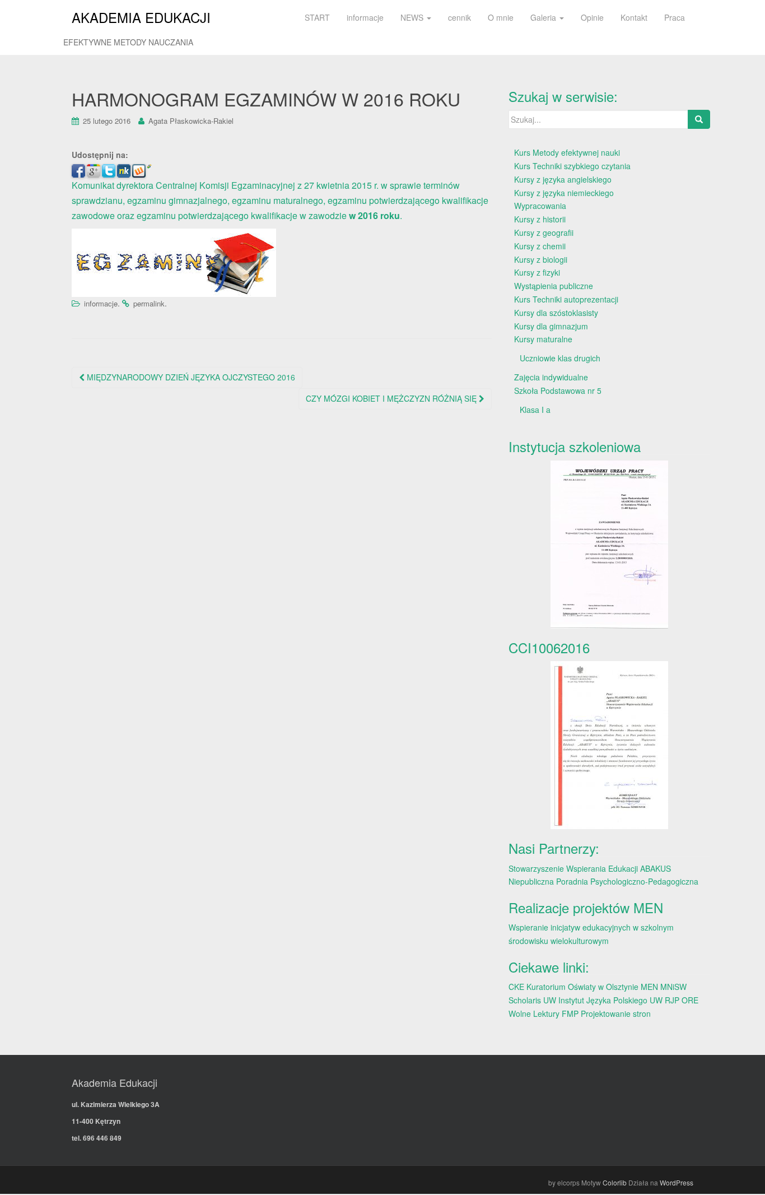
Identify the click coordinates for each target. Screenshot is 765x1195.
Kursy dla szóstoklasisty (556, 312)
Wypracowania (540, 205)
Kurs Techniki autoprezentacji (566, 299)
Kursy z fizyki (537, 272)
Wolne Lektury (534, 1013)
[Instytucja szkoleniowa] (609, 545)
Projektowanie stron (616, 1013)
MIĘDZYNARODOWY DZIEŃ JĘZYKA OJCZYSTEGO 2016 (190, 377)
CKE (516, 986)
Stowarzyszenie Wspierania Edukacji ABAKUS (590, 868)
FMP (570, 1013)
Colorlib (615, 1182)
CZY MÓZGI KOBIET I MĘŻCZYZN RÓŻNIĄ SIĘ (392, 398)
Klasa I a (535, 409)
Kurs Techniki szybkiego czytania (572, 165)
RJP (672, 1000)
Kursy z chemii (540, 246)
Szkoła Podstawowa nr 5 (557, 390)
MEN (649, 986)
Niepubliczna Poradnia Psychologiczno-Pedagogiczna (603, 881)
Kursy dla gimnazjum (551, 326)
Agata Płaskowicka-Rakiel (191, 120)
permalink (149, 303)
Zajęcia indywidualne (551, 377)
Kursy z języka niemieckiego (564, 192)
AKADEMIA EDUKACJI (141, 17)
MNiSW (673, 986)
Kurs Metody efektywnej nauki (567, 152)
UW (549, 1000)
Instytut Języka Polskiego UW (611, 1000)
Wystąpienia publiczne (553, 285)
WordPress (676, 1182)
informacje (101, 303)
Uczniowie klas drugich (560, 358)
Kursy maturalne (543, 339)
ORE (690, 1000)
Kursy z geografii (543, 232)
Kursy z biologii (540, 259)
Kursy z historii (540, 219)
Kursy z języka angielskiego (563, 179)
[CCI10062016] (609, 745)
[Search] (699, 119)
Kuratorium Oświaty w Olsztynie (582, 986)
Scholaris (525, 1000)
